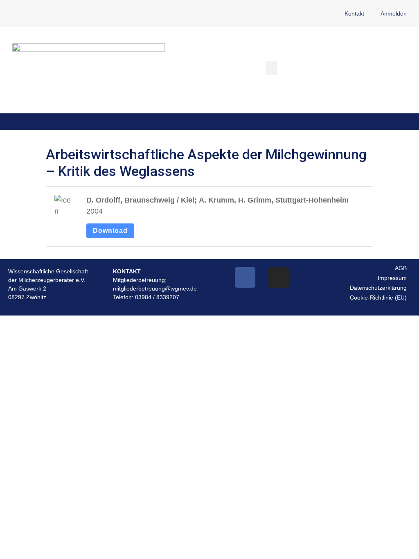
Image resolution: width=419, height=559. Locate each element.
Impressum (392, 278)
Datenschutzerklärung (378, 287)
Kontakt (354, 13)
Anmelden (394, 13)
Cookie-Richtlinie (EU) (378, 297)
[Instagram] (278, 277)
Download (110, 230)
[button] (271, 68)
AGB (401, 268)
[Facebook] (245, 277)
